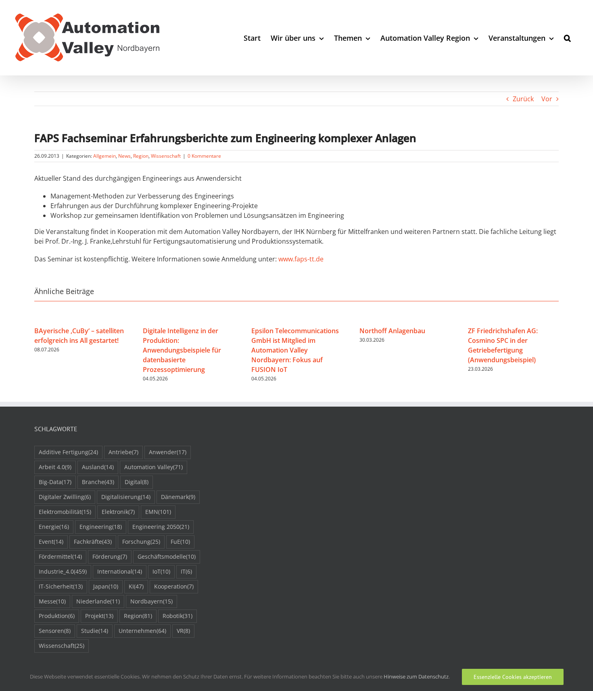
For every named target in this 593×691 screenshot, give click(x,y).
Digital (136, 482)
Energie (54, 526)
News (124, 155)
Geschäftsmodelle (167, 556)
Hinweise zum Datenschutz (416, 676)
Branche (98, 482)
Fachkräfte (93, 541)
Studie (94, 631)
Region (140, 155)
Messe (52, 601)
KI (136, 586)
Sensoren (55, 631)
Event (51, 541)
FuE (180, 541)
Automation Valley (153, 467)
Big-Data (55, 482)
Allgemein (104, 155)
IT (186, 571)
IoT (161, 571)
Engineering (100, 526)
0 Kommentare (204, 155)
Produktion (57, 616)
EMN (158, 512)
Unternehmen (142, 631)
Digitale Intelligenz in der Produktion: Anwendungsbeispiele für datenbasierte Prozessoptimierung (182, 350)
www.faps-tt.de (301, 259)
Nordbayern (151, 601)
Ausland (98, 467)
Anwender (167, 452)
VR (183, 631)
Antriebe (123, 452)
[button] (567, 37)
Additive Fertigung (68, 452)
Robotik (177, 616)
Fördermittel (60, 556)
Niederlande (98, 601)
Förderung (109, 556)
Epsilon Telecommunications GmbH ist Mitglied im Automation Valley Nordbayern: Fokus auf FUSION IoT (295, 350)
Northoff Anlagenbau (392, 330)
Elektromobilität (65, 512)
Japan (105, 586)
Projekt (99, 616)
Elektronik (118, 512)
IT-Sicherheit (61, 586)
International (119, 571)
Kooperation (174, 586)
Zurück (523, 98)
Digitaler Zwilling (65, 497)
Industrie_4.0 (63, 571)
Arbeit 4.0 (55, 467)
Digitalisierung (125, 497)
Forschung (141, 541)
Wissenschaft (166, 155)
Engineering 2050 (160, 526)
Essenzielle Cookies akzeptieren (513, 677)
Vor (546, 98)
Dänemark (178, 497)
